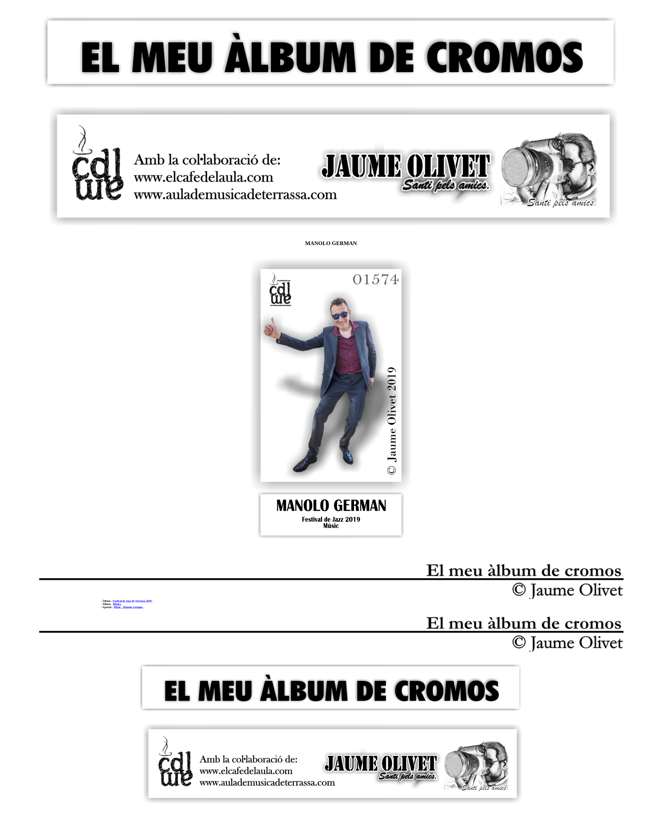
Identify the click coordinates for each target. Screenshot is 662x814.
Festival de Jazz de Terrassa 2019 (132, 600)
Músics (117, 604)
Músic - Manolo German (128, 607)
